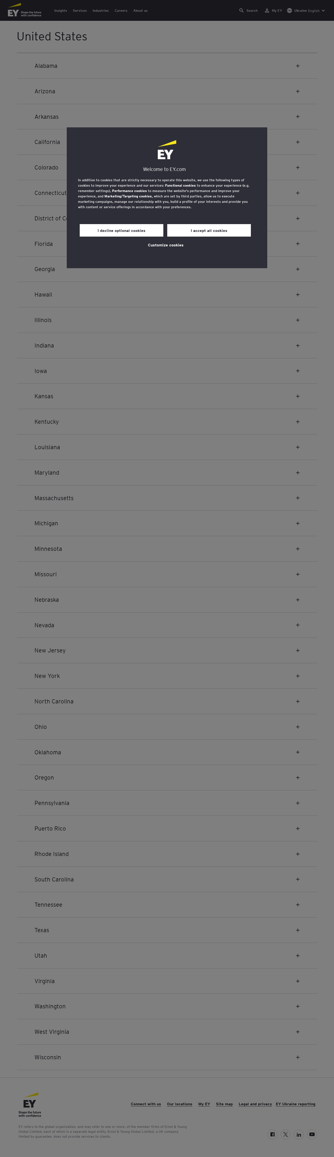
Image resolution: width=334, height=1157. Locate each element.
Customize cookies (166, 244)
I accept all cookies (209, 230)
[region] (167, 197)
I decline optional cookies (121, 230)
